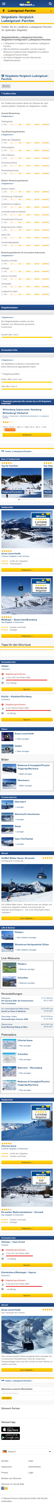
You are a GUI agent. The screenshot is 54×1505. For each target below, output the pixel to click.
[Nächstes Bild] (51, 482)
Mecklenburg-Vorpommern (29, 416)
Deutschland (14, 416)
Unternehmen (34, 1467)
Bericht (26, 689)
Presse (4, 1472)
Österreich (5, 669)
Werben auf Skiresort (11, 1478)
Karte (6, 86)
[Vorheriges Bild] (3, 482)
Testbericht (26, 435)
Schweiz (4, 1245)
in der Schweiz (23, 556)
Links (30, 1461)
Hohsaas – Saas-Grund (13, 1242)
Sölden (5, 666)
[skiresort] (27, 3)
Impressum (6, 1467)
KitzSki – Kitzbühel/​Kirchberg (16, 697)
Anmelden (7, 1398)
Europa (5, 416)
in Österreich (18, 622)
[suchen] (50, 3)
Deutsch (12, 1451)
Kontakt (4, 1461)
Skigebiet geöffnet (11, 374)
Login (30, 1472)
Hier (5, 49)
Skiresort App (8, 1422)
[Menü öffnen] (4, 3)
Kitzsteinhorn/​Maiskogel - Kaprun (18, 1272)
